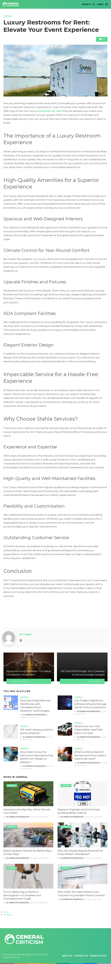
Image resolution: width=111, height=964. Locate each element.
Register (7, 914)
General (7, 16)
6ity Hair (25, 634)
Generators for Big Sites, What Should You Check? (26, 811)
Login (6, 912)
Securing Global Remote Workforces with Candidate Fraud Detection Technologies (35, 705)
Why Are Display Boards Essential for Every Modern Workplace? (80, 852)
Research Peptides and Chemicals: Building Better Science (79, 811)
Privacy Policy (98, 956)
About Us (67, 956)
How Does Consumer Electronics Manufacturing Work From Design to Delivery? (36, 757)
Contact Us (81, 956)
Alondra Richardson (34, 715)
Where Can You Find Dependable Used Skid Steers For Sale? (88, 729)
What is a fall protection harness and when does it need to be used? (90, 755)
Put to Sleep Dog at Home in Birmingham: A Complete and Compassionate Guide (22, 895)
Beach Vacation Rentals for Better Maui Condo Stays (27, 852)
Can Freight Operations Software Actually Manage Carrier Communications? (90, 704)
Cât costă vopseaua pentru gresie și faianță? (36, 731)
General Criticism (24, 954)
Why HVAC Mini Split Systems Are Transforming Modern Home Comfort (81, 893)
